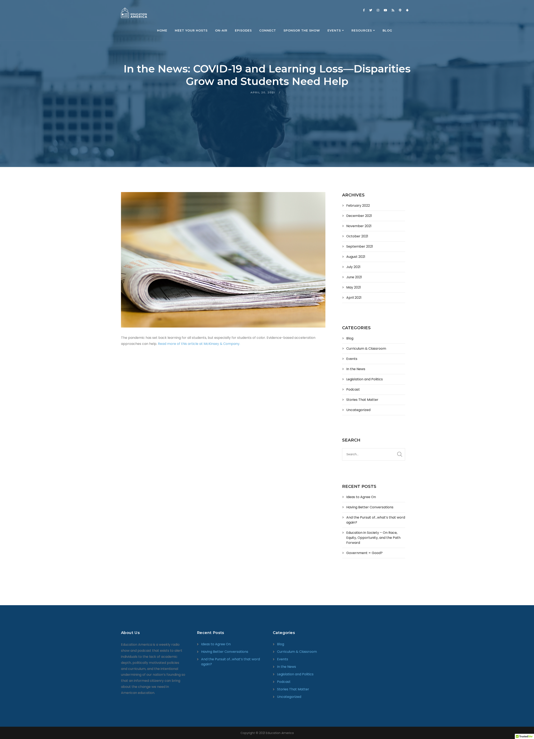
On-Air (221, 30)
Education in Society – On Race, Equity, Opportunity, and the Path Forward (373, 537)
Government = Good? (364, 552)
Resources (361, 30)
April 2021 (353, 297)
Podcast (353, 389)
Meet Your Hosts (191, 30)
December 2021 (359, 215)
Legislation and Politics (364, 379)
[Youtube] (385, 10)
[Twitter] (370, 10)
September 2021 (359, 246)
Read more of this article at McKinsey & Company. (199, 343)
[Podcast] (400, 10)
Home (162, 30)
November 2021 (359, 226)
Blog (387, 30)
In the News (355, 369)
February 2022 (358, 205)
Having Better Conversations (369, 507)
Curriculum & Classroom (366, 348)
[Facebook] (364, 10)
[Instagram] (378, 10)
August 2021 (355, 256)
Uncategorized (358, 409)
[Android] (407, 10)
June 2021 (354, 277)
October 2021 (357, 236)
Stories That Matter (362, 399)
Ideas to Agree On (361, 497)
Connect (267, 30)
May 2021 (353, 287)
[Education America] (134, 12)
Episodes (243, 30)
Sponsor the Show (301, 30)
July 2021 (353, 266)
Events (334, 30)
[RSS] (393, 10)
